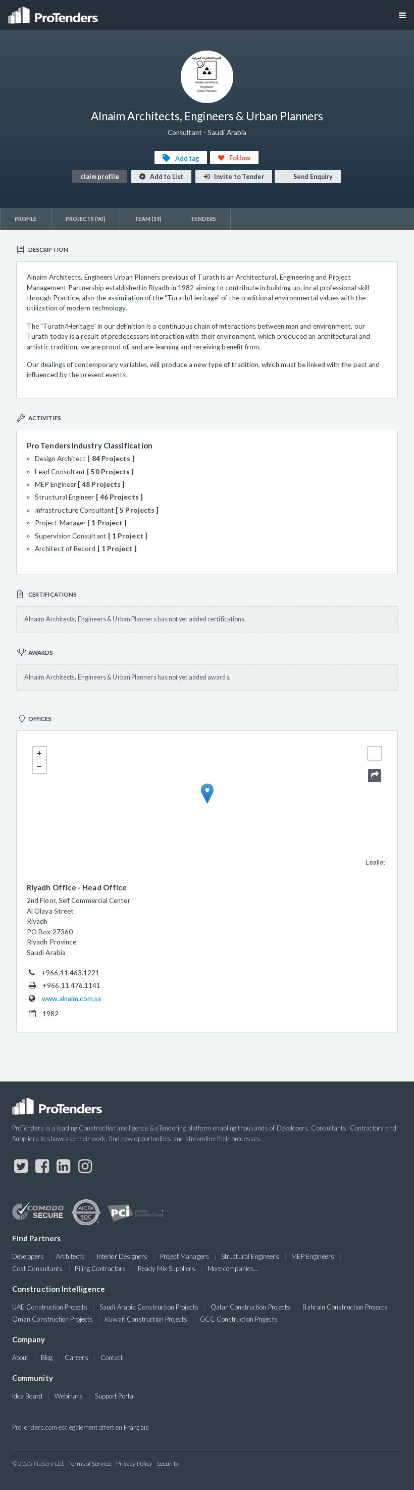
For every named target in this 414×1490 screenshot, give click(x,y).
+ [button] (39, 753)
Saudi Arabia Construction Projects (148, 1307)
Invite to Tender (238, 176)
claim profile (99, 176)
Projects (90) (86, 218)
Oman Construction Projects (52, 1319)
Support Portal (115, 1396)
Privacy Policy (134, 1463)
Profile (26, 218)
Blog (47, 1357)
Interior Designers (122, 1256)
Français (136, 1427)
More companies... (233, 1269)
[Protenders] (54, 12)
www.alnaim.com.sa (71, 999)
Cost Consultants (37, 1269)
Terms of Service (89, 1463)
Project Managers (184, 1256)
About (20, 1357)
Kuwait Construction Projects (146, 1319)
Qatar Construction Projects (250, 1307)
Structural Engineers (250, 1256)
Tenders (203, 218)
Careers (76, 1357)
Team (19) (148, 218)
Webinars (69, 1396)
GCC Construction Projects (239, 1319)
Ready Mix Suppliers (166, 1269)
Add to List (166, 176)
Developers (28, 1256)
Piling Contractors (100, 1269)
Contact (111, 1357)
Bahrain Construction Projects (344, 1307)
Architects (70, 1256)
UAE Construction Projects (49, 1307)
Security (168, 1463)
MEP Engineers (312, 1256)
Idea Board (27, 1396)
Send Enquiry (312, 176)
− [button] (39, 766)
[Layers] (374, 753)
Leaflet (375, 861)
